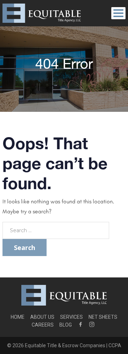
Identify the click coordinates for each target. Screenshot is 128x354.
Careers (43, 324)
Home (18, 316)
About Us (42, 316)
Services (71, 316)
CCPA (114, 345)
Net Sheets (103, 316)
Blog (65, 324)
